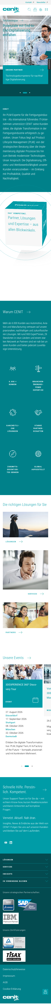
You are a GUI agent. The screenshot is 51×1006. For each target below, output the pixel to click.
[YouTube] (5, 842)
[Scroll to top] (45, 1000)
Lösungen (11, 542)
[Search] (29, 9)
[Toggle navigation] (46, 8)
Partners (11, 632)
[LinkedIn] (10, 842)
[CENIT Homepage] (11, 10)
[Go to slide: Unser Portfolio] (20, 92)
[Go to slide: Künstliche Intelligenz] (29, 92)
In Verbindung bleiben (15, 881)
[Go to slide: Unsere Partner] (25, 92)
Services (32, 594)
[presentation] (24, 766)
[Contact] (35, 9)
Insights (7, 874)
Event (9, 702)
